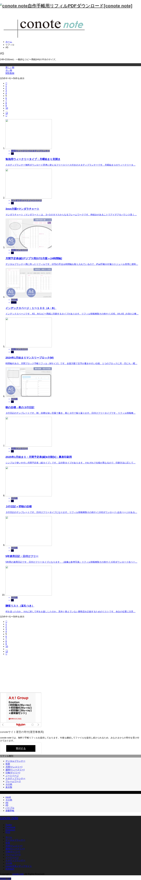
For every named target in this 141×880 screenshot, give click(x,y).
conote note (9, 818)
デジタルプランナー (15, 761)
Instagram (10, 830)
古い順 (9, 70)
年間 (8, 764)
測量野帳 (10, 810)
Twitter (9, 825)
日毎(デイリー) (13, 772)
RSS (8, 832)
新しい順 (10, 67)
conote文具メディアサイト (19, 866)
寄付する (21, 748)
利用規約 (10, 869)
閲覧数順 (10, 73)
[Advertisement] (20, 674)
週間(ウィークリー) (15, 770)
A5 (7, 805)
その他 (9, 784)
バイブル (10, 808)
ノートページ (12, 775)
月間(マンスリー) (14, 767)
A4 (7, 802)
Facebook (10, 827)
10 (7, 108)
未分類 (9, 787)
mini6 (8, 797)
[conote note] (48, 37)
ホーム (9, 837)
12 (7, 113)
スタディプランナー (15, 778)
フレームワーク (13, 781)
